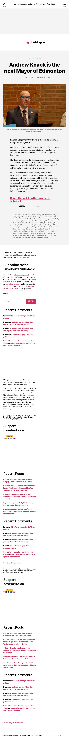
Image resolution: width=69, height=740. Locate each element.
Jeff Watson (21, 225)
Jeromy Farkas (39, 225)
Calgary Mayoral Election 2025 (26, 217)
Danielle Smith (54, 219)
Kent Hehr (41, 227)
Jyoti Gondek (23, 227)
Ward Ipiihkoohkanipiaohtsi (27, 237)
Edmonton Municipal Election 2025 (32, 223)
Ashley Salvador (35, 215)
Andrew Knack (25, 215)
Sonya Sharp (26, 233)
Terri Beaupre (47, 233)
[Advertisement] (34, 21)
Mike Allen (39, 229)
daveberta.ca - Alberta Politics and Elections (34, 4)
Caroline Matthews (18, 219)
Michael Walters (30, 229)
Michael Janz (21, 229)
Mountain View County (50, 229)
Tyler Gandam (30, 235)
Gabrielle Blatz (48, 223)
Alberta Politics (34, 58)
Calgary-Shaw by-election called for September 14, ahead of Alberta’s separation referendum (19, 496)
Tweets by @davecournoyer (13, 563)
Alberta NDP (16, 215)
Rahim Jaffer (38, 231)
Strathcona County (37, 233)
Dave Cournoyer (28, 77)
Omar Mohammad (18, 231)
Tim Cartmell (22, 235)
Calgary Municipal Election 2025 (47, 217)
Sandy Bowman (17, 233)
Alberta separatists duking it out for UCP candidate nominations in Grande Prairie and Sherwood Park (19, 511)
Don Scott (33, 221)
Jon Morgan (48, 225)
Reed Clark (46, 231)
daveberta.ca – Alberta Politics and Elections (25, 735)
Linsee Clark (48, 227)
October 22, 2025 (44, 77)
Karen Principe (32, 227)
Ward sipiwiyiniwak (42, 237)
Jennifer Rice (30, 225)
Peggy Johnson (29, 231)
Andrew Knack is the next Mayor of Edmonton (34, 67)
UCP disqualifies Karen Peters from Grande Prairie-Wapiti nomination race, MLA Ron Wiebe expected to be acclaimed (19, 488)
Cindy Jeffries (29, 219)
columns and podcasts (21, 275)
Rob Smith (53, 231)
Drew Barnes (40, 221)
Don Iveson (25, 221)
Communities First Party (41, 219)
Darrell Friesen (16, 221)
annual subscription (13, 284)
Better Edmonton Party (48, 215)
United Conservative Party (44, 235)
